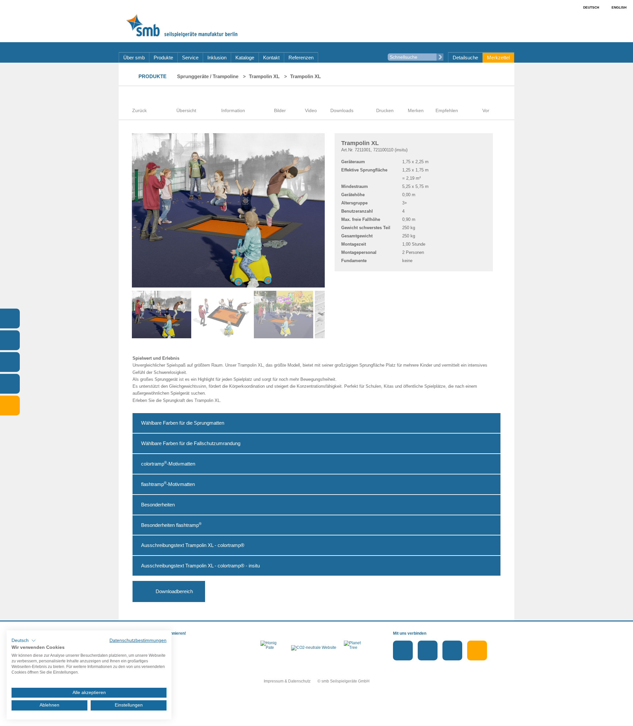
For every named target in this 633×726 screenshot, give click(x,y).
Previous (122, 314)
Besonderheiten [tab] (158, 504)
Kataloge (244, 57)
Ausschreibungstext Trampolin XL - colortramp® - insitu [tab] (200, 565)
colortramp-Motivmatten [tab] (168, 463)
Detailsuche (465, 57)
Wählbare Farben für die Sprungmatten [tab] (182, 423)
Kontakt (271, 57)
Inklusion (216, 57)
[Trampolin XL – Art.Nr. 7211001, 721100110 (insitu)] (279, 97)
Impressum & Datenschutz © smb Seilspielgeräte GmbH (317, 681)
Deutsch (591, 7)
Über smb (134, 57)
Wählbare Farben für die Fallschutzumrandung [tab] (190, 443)
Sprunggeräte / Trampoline (207, 76)
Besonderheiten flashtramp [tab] (171, 525)
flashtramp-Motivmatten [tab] (168, 484)
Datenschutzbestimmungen (137, 640)
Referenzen (301, 57)
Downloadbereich (174, 591)
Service (190, 57)
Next (334, 314)
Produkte (163, 57)
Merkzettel (498, 57)
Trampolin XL (264, 76)
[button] (24, 641)
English (619, 7)
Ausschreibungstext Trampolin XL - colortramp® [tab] (192, 545)
